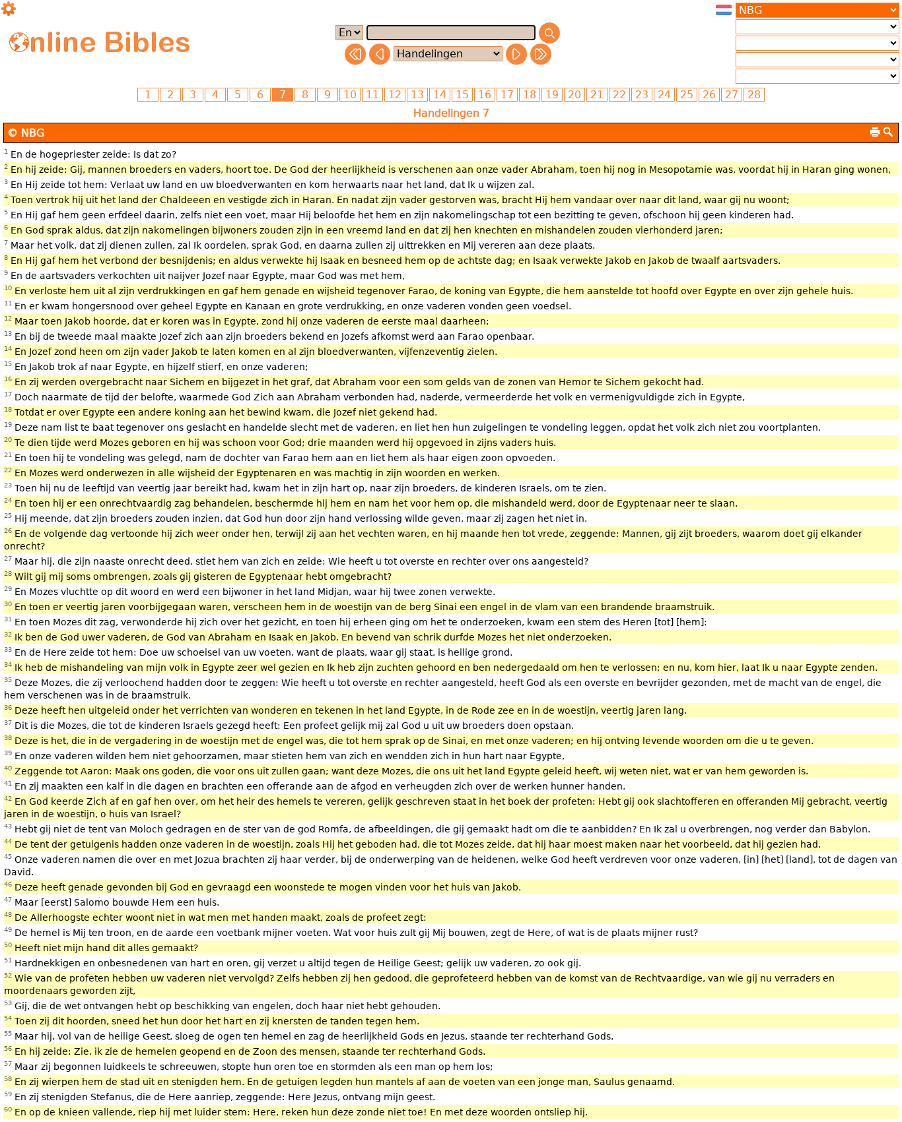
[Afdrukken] (875, 132)
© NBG (25, 133)
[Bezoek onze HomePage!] (19, 42)
